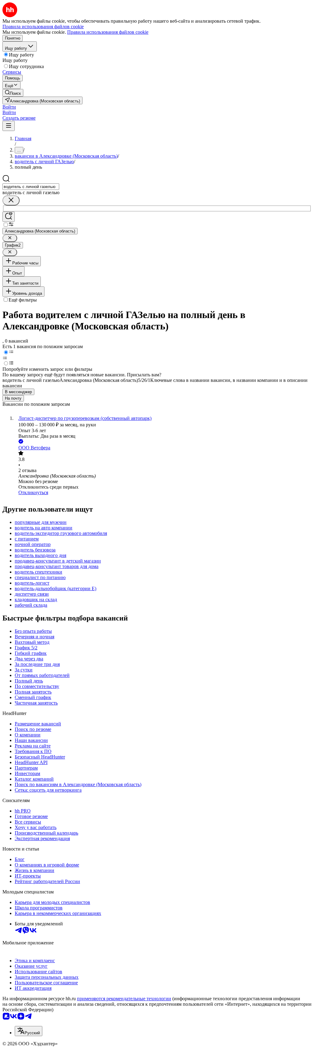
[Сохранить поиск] (8, 217)
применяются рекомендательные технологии (124, 998)
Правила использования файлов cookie (107, 32)
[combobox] (30, 186)
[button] (9, 107)
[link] (12, 93)
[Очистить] (11, 200)
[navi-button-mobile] (8, 126)
